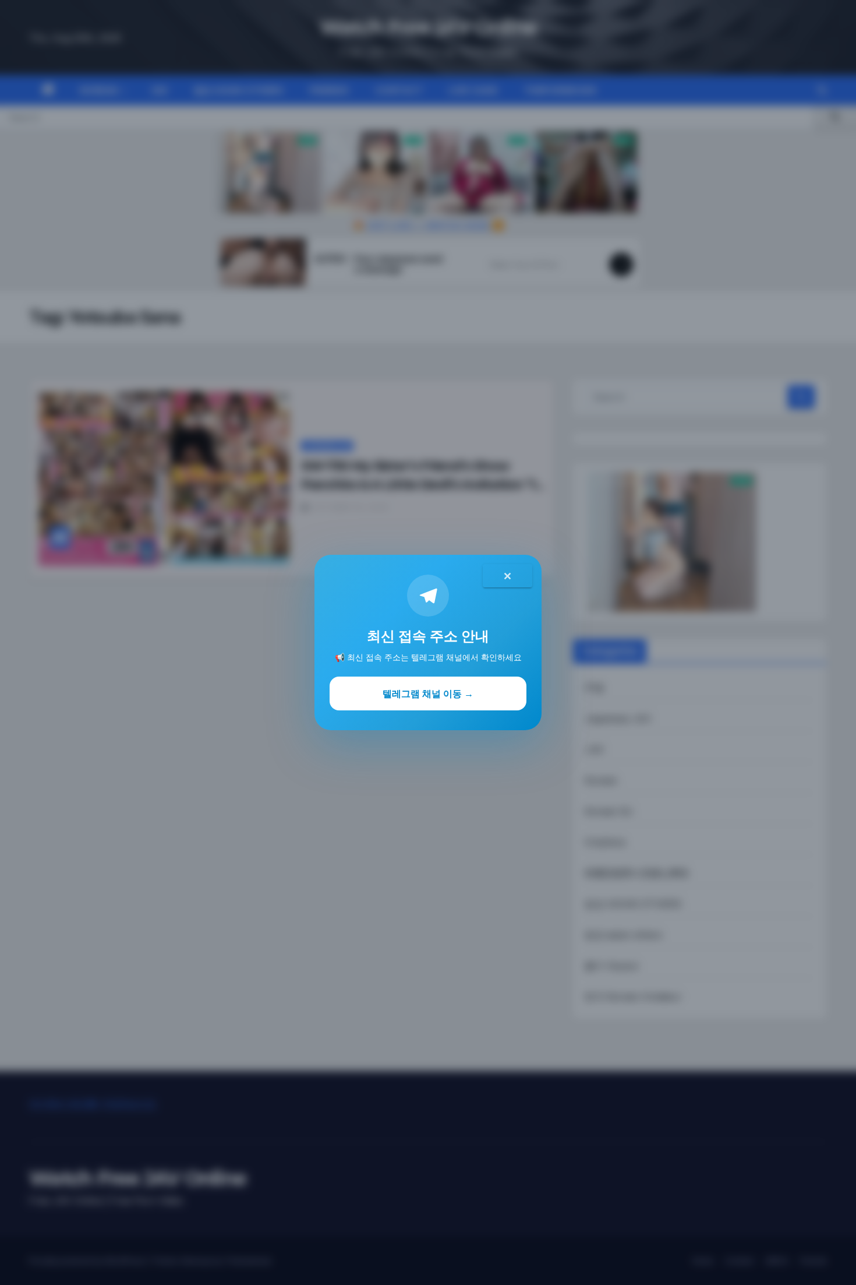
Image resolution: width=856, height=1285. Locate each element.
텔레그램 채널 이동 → (428, 693)
